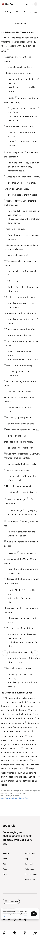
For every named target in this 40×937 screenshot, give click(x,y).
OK (34, 914)
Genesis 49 (5, 12)
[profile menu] (34, 4)
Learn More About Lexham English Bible (14, 798)
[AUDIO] (30, 12)
